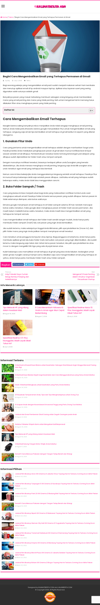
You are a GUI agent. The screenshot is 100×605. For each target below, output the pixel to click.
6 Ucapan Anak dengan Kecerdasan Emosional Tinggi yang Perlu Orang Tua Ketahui (48, 404)
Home (4, 17)
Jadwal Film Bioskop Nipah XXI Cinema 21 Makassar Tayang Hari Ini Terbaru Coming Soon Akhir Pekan (55, 513)
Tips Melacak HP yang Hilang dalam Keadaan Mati (35, 434)
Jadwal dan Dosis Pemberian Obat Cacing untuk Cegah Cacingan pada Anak (46, 414)
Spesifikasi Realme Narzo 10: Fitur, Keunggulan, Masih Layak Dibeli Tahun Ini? (81, 310)
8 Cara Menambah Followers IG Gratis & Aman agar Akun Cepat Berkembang (50, 310)
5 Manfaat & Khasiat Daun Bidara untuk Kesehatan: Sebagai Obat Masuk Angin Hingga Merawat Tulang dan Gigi (55, 366)
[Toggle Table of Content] (90, 111)
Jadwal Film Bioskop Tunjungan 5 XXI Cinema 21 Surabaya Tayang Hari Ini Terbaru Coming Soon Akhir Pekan (55, 485)
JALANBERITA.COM (65, 587)
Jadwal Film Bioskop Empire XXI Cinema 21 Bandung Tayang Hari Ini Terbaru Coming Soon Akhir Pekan (55, 543)
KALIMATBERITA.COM (46, 587)
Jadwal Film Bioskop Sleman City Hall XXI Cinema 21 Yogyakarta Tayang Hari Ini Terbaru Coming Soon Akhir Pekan (55, 524)
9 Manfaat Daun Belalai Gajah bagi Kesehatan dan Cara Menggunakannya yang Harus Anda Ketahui (55, 375)
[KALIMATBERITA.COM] (50, 6)
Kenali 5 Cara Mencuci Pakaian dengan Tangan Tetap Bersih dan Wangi (43, 454)
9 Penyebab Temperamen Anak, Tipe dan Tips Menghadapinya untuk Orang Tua (47, 395)
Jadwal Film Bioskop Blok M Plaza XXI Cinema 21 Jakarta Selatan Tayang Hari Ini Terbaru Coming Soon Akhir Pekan (55, 554)
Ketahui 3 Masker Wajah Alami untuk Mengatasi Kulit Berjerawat (40, 424)
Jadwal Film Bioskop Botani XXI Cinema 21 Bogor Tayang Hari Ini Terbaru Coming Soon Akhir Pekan (53, 562)
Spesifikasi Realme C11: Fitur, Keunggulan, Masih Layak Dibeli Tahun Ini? (17, 341)
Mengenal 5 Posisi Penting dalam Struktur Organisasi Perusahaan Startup (84, 276)
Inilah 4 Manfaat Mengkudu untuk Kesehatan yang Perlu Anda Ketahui (42, 385)
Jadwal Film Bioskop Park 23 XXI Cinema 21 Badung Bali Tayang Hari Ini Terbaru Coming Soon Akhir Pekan (56, 493)
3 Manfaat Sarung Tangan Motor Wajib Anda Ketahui (35, 444)
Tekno (11, 17)
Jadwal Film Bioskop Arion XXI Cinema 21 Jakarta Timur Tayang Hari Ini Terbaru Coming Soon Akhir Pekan (56, 474)
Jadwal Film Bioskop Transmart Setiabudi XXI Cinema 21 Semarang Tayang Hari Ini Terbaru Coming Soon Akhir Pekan (56, 534)
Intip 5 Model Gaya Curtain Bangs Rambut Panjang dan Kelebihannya (17, 276)
